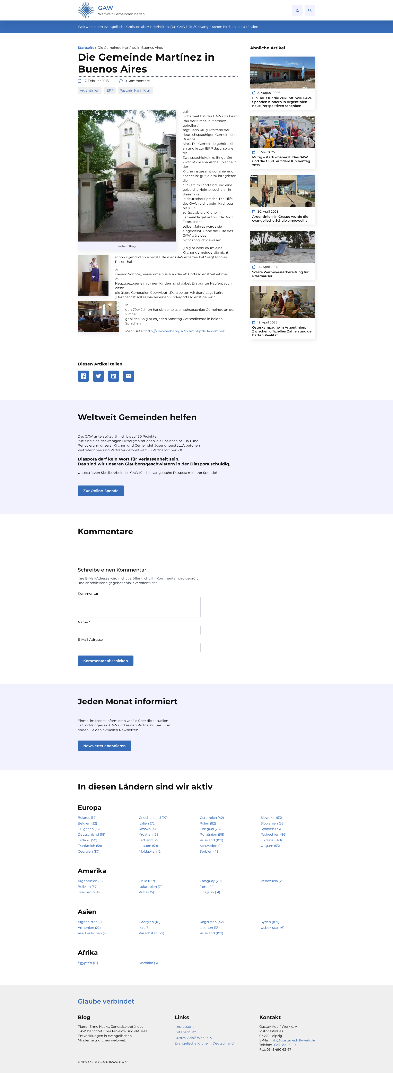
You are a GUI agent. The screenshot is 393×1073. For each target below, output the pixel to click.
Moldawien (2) (150, 851)
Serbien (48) (210, 851)
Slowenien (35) (273, 823)
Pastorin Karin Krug (135, 90)
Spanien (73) (271, 829)
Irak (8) (144, 928)
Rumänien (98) (212, 834)
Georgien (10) (88, 851)
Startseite (86, 48)
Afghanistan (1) (90, 922)
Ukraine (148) (271, 840)
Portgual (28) (210, 829)
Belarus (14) (87, 818)
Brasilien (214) (89, 892)
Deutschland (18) (91, 834)
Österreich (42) (212, 818)
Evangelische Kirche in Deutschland (204, 1043)
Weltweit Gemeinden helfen (121, 14)
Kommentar (88, 593)
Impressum (184, 1027)
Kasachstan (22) (151, 933)
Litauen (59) (148, 846)
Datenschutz (185, 1032)
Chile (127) (147, 881)
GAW (105, 7)
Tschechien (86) (273, 834)
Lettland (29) (149, 840)
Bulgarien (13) (89, 829)
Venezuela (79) (273, 881)
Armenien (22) (89, 928)
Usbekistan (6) (272, 928)
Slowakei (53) (271, 818)
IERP (110, 90)
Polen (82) (208, 823)
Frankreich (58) (90, 846)
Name (84, 622)
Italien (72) (147, 823)
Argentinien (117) (91, 881)
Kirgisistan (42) (212, 922)
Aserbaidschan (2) (92, 933)
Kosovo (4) (147, 829)
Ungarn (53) (270, 846)
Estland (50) (87, 840)
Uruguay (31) (210, 892)
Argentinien (89, 90)
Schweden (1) (210, 846)
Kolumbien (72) (151, 887)
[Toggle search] (310, 10)
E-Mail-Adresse (91, 639)
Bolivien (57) (87, 887)
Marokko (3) (148, 963)
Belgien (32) (87, 823)
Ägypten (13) (88, 963)
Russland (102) (211, 840)
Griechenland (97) (153, 818)
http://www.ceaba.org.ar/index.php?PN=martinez (185, 331)
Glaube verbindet (106, 1001)
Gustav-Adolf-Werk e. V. (194, 1038)
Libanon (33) (210, 928)
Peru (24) (207, 887)
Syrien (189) (270, 922)
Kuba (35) (146, 892)
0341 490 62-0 (284, 1045)
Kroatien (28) (149, 834)
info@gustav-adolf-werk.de (293, 1040)
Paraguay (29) (211, 881)
